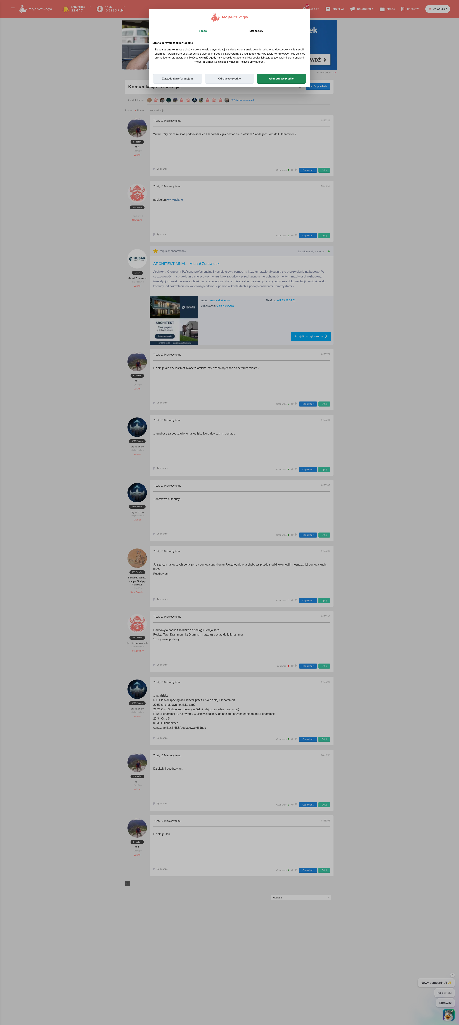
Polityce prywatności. (252, 61)
